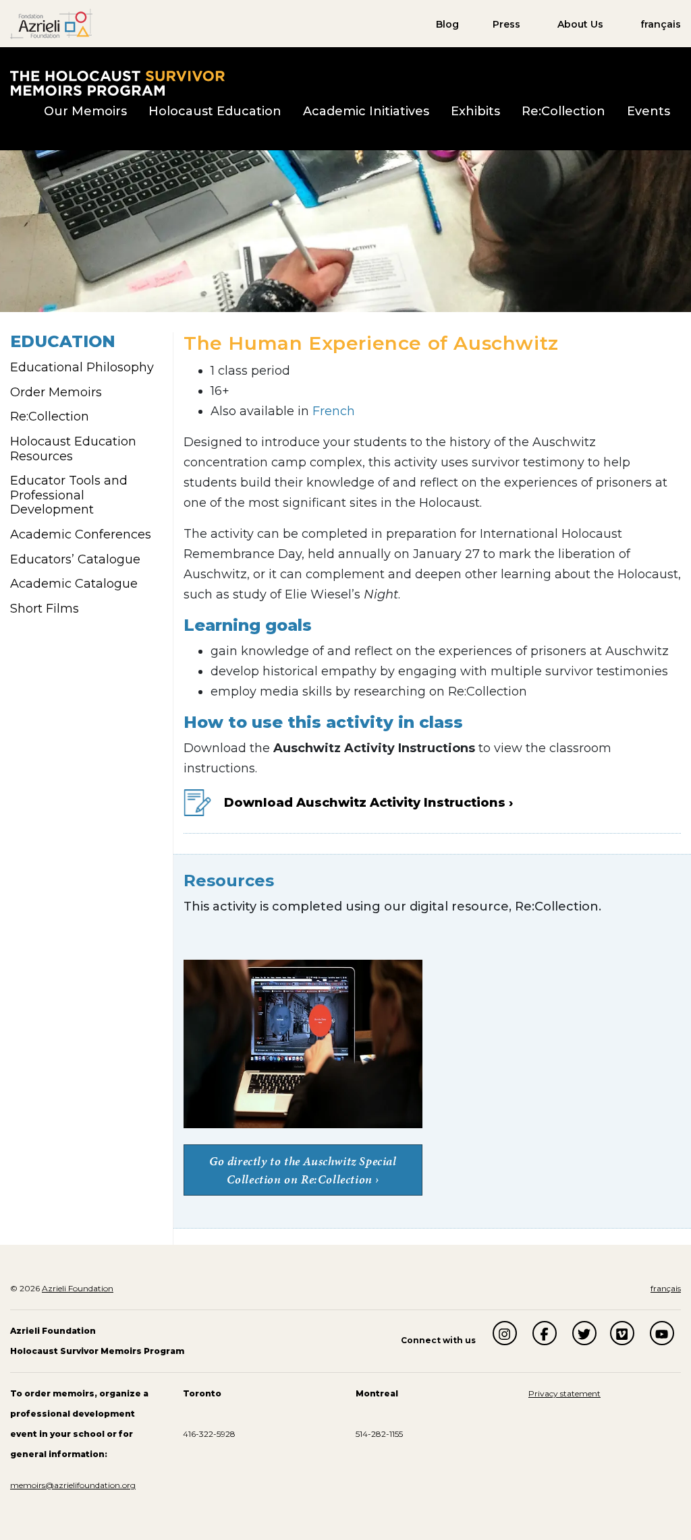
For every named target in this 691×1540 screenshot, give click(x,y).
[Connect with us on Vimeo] (622, 1333)
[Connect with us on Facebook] (544, 1333)
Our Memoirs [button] (85, 111)
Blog (447, 24)
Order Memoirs (56, 392)
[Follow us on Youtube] (662, 1333)
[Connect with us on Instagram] (505, 1333)
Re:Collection (563, 111)
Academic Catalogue (74, 583)
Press (506, 24)
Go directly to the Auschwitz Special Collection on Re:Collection (303, 1170)
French (333, 411)
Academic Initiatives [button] (366, 111)
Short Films (44, 608)
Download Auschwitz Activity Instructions (364, 802)
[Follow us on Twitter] (584, 1333)
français (660, 24)
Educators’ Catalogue (75, 559)
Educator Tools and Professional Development (69, 495)
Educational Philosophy (82, 367)
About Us (580, 24)
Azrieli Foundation (77, 1288)
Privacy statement (564, 1393)
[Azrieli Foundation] (51, 23)
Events (648, 111)
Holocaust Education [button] (214, 111)
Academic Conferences (80, 534)
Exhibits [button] (475, 111)
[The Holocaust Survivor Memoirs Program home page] (117, 82)
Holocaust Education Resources (73, 449)
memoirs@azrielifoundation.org (73, 1485)
